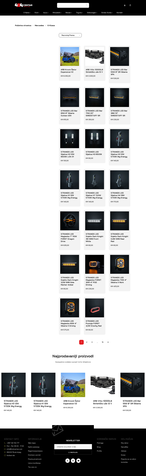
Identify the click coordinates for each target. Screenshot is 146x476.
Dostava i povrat (34, 455)
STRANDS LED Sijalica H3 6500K (93, 131)
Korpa (123, 455)
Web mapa (32, 443)
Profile (99, 451)
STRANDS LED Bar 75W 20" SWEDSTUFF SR (93, 91)
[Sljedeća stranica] (108, 342)
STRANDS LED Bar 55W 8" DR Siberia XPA (118, 50)
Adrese (123, 451)
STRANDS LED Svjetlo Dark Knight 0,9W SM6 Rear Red (119, 214)
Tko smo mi (32, 467)
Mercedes (39, 25)
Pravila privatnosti (35, 459)
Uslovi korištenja (34, 463)
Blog (98, 447)
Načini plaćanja (33, 447)
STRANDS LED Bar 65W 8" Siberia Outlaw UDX (68, 91)
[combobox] (73, 5)
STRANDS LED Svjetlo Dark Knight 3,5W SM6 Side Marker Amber (69, 259)
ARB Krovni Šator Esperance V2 (68, 49)
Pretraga (100, 443)
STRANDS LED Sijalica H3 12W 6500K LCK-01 (67, 132)
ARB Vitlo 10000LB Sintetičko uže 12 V (93, 49)
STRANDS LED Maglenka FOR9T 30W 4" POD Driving (94, 258)
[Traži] (87, 5)
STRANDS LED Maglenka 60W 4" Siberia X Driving (68, 302)
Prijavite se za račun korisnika (128, 460)
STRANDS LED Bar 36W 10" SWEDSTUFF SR (118, 91)
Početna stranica (23, 25)
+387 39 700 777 (13, 443)
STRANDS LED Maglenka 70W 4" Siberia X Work (118, 258)
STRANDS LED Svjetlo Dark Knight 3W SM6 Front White (94, 214)
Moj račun (124, 443)
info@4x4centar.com (14, 449)
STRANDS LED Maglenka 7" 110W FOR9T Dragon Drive (69, 214)
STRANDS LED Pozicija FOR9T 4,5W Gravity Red (93, 302)
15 (102, 342)
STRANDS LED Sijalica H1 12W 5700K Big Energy (68, 173)
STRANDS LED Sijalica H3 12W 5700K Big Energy (118, 132)
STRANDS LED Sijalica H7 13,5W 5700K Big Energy (93, 173)
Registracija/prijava (35, 451)
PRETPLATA (74, 452)
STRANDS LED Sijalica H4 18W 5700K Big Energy (118, 173)
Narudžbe (124, 447)
